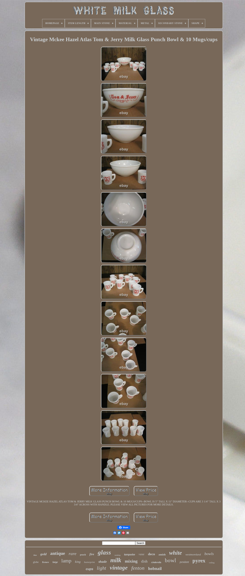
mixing (131, 561)
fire (91, 554)
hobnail (155, 568)
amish (162, 554)
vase (141, 554)
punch (83, 554)
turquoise (129, 554)
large (55, 562)
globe (36, 562)
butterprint (89, 562)
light (101, 568)
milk (115, 560)
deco (151, 554)
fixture (45, 562)
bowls (209, 553)
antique (57, 553)
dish (144, 561)
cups (89, 569)
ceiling (212, 562)
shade (102, 561)
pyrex (198, 560)
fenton (138, 568)
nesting (118, 555)
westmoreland (193, 554)
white (175, 552)
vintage (119, 567)
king (78, 561)
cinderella (156, 562)
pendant (184, 561)
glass (104, 552)
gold (43, 554)
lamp (66, 560)
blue (35, 555)
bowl (170, 560)
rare (72, 553)
